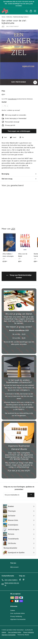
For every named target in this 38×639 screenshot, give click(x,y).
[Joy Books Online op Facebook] (20, 579)
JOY (3, 26)
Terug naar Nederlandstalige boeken (20, 276)
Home (3, 17)
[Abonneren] (30, 495)
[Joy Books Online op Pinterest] (24, 579)
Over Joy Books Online (17, 613)
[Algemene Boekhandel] (19, 433)
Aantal (4, 102)
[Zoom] (35, 82)
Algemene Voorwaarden (18, 619)
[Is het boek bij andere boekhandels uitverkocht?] (19, 367)
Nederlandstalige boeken (20, 17)
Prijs (3, 91)
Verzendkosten (12, 99)
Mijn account (14, 567)
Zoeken (12, 610)
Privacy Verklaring (16, 616)
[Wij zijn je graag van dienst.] (19, 301)
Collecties (9, 17)
